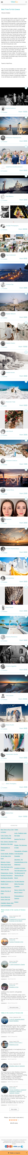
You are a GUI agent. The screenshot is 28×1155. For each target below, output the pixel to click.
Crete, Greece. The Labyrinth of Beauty (6, 837)
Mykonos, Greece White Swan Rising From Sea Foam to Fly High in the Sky (7, 865)
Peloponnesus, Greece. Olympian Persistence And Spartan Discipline (7, 875)
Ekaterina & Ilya (13, 1044)
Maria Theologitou (11, 783)
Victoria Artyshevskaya (12, 548)
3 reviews (5, 259)
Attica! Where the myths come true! (5, 898)
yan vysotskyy (10, 578)
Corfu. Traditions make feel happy (20, 834)
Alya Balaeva (9, 196)
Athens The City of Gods (6, 892)
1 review (5, 405)
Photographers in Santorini (18, 897)
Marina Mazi (9, 813)
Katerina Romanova (11, 637)
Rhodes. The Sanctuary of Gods (20, 846)
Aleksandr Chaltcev (11, 460)
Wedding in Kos (13, 987)
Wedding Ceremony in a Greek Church (7, 883)
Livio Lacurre (9, 695)
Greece (16, 902)
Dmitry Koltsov (12, 1087)
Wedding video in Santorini (17, 1066)
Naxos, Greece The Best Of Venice (19, 891)
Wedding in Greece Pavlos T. (15, 1042)
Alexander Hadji (10, 402)
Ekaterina (8, 519)
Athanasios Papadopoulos (13, 137)
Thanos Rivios (10, 490)
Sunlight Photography (12, 225)
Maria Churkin (10, 725)
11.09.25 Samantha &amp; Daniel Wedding (17, 1020)
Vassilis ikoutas (10, 372)
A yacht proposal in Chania (17, 964)
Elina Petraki (9, 607)
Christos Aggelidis (11, 666)
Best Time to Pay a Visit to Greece (7, 831)
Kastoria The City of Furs (19, 840)
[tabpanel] (14, 96)
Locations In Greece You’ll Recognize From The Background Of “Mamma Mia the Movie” (20, 873)
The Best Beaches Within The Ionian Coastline (19, 884)
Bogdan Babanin (11, 314)
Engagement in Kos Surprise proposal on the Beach (17, 920)
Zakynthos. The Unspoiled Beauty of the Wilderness (20, 862)
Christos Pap (9, 284)
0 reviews (5, 112)
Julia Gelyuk (9, 431)
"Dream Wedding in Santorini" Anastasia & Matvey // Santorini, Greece (17, 1091)
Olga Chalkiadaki (11, 255)
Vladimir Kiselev (10, 343)
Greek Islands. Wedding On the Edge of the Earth (7, 856)
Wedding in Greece (6, 887)
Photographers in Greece (5, 849)
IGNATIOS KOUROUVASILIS (14, 167)
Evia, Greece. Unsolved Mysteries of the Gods (7, 843)
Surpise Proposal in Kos (16, 942)
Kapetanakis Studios (12, 754)
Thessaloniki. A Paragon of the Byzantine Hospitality (20, 854)
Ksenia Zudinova (11, 108)
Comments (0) (4, 933)
